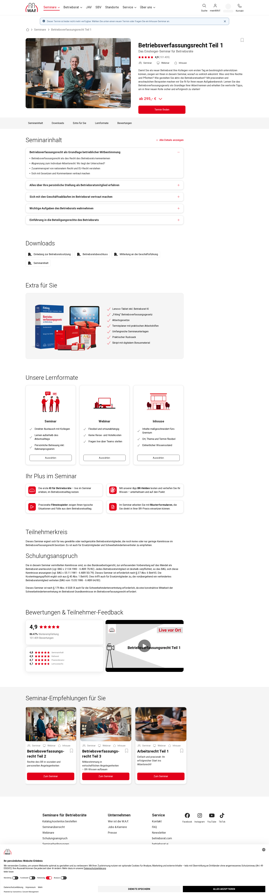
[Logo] (32, 8)
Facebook (187, 821)
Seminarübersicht (53, 827)
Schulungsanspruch (55, 838)
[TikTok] (222, 815)
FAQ (154, 827)
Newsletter (159, 832)
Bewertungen (124, 123)
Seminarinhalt (35, 123)
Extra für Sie (79, 123)
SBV (98, 7)
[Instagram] (200, 815)
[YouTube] (212, 815)
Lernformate (102, 123)
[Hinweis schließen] (225, 21)
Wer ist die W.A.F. (118, 821)
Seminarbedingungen (55, 844)
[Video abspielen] (78, 73)
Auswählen (50, 458)
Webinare (48, 832)
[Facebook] (187, 815)
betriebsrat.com (162, 838)
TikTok (222, 821)
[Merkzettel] (228, 8)
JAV (89, 7)
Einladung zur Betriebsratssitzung (52, 254)
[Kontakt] (239, 6)
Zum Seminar (50, 776)
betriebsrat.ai (160, 844)
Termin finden (162, 109)
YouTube (211, 821)
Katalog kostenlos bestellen (59, 821)
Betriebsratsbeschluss (95, 254)
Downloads (58, 123)
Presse (112, 832)
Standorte (112, 7)
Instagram (200, 821)
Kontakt (157, 821)
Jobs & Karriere (117, 827)
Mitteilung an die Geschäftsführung (139, 254)
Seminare (40, 29)
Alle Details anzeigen (171, 140)
